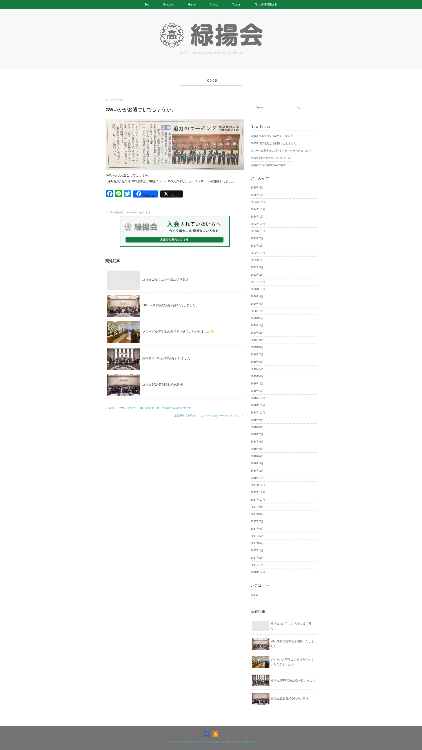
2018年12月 (258, 398)
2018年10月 (258, 412)
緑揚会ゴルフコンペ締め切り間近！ (167, 279)
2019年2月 (257, 383)
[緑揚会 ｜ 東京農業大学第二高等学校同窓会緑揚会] (211, 25)
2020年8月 (257, 303)
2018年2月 (257, 470)
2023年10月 (258, 231)
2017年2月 (257, 557)
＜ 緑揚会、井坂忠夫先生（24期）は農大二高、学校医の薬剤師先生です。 (150, 408)
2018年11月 (258, 405)
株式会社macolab (247, 742)
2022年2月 (257, 274)
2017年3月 (257, 550)
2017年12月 (258, 485)
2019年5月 (257, 369)
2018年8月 (257, 427)
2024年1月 (257, 216)
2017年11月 (258, 492)
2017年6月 (257, 528)
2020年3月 (257, 325)
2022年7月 (257, 260)
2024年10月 (258, 209)
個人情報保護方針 (266, 4)
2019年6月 (257, 361)
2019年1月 (257, 390)
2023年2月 (257, 245)
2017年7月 (257, 521)
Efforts (214, 4)
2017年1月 (257, 565)
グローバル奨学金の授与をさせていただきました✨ (178, 331)
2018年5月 (257, 448)
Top (147, 4)
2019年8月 (257, 347)
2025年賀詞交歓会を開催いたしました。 (170, 305)
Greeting (168, 4)
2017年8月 (257, 514)
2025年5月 (257, 187)
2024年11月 (258, 202)
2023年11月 (258, 223)
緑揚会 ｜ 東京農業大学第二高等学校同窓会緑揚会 (193, 742)
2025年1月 (257, 194)
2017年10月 (258, 499)
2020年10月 (258, 289)
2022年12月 (258, 252)
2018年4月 (257, 456)
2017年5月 (257, 536)
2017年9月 (257, 507)
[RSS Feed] (215, 734)
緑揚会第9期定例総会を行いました (166, 358)
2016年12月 (258, 572)
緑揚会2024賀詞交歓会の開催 (162, 384)
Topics (236, 4)
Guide (192, 4)
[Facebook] (208, 734)
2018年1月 (257, 477)
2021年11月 (258, 282)
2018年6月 (257, 441)
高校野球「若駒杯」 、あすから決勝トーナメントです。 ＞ (209, 415)
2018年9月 (257, 419)
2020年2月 (257, 332)
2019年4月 (257, 376)
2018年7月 (257, 434)
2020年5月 (257, 318)
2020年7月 (257, 311)
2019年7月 (257, 354)
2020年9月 (257, 296)
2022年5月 (257, 267)
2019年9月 (257, 340)
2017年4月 (257, 543)
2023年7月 (257, 238)
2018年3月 (257, 463)
